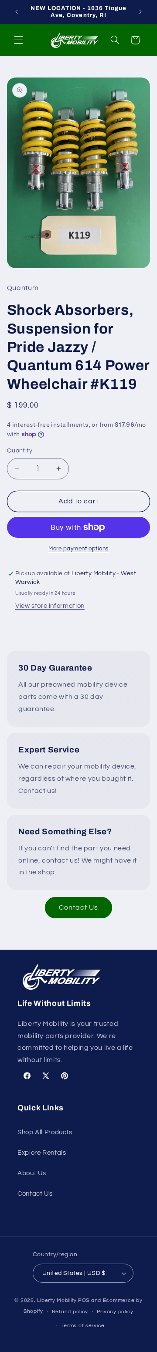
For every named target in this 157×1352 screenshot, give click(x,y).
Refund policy (70, 1311)
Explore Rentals (41, 1153)
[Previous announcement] (16, 11)
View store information (50, 606)
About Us (31, 1173)
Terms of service (83, 1325)
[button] (18, 40)
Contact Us (79, 907)
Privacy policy (115, 1311)
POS (83, 1300)
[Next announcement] (140, 11)
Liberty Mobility (57, 1300)
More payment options (78, 549)
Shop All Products (44, 1132)
